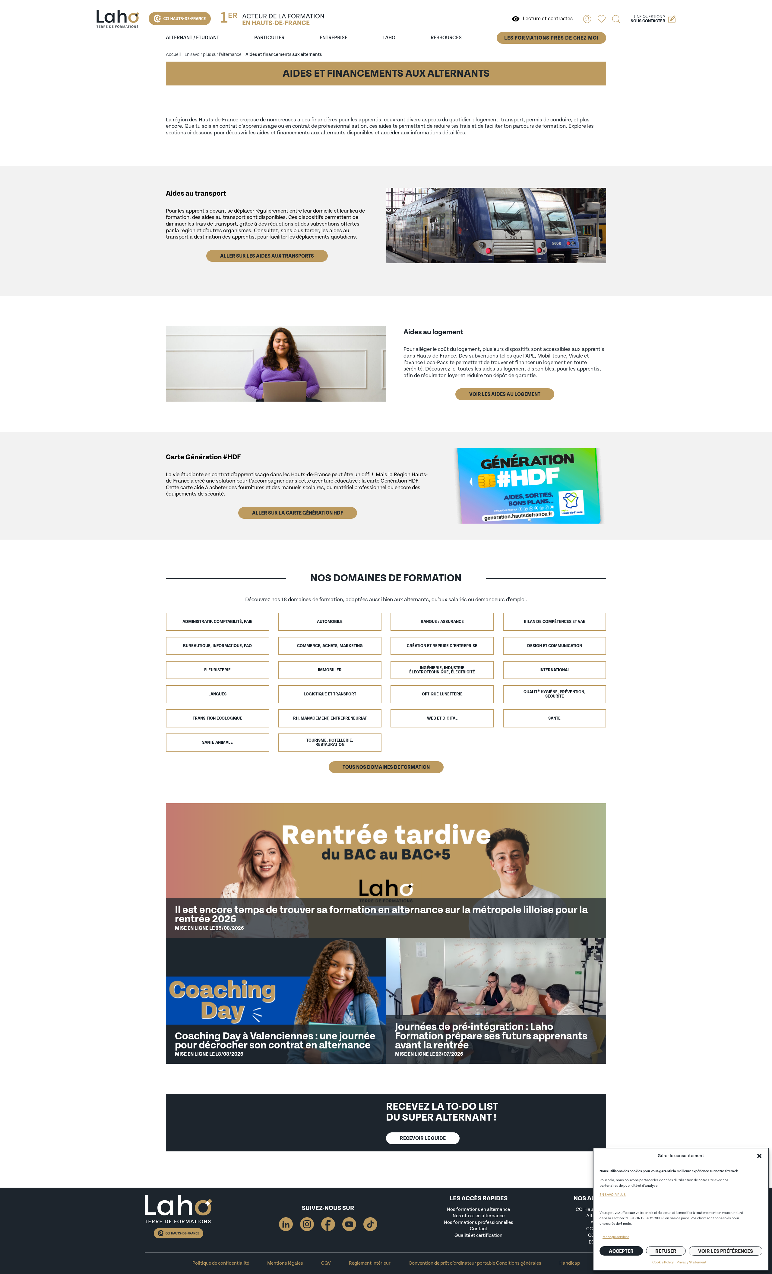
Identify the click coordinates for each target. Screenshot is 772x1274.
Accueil (173, 54)
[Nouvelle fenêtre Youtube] (349, 1224)
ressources (446, 37)
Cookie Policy (663, 1262)
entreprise (333, 37)
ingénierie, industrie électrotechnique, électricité (442, 670)
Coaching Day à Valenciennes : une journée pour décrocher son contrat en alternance (275, 1040)
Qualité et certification (478, 1235)
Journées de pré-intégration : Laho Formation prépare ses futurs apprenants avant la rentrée (491, 1036)
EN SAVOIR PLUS (613, 1195)
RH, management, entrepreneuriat (330, 718)
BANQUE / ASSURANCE (442, 622)
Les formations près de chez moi (551, 38)
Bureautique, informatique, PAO (217, 646)
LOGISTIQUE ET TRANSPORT (330, 694)
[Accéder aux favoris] (601, 19)
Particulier (269, 37)
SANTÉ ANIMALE (217, 742)
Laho (388, 37)
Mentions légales (285, 1263)
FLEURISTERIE (217, 670)
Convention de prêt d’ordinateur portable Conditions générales (475, 1263)
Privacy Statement (692, 1262)
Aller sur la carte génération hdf (297, 513)
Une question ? (648, 19)
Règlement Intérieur (370, 1263)
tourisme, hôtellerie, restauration (329, 742)
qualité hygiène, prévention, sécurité (554, 694)
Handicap (569, 1263)
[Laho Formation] (117, 19)
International (554, 670)
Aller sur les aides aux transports (267, 256)
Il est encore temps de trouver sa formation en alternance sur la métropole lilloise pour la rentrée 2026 (381, 914)
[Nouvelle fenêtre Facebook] (328, 1224)
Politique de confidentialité (220, 1263)
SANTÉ (554, 718)
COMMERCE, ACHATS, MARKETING (330, 646)
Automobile (330, 622)
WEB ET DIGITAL (442, 718)
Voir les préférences (725, 1251)
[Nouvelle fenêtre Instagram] (307, 1224)
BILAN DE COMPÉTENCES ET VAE (554, 622)
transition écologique (217, 718)
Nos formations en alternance (478, 1209)
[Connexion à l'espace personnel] (587, 19)
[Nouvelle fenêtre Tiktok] (370, 1224)
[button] (759, 1156)
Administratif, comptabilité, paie (217, 622)
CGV (326, 1263)
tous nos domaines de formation (386, 767)
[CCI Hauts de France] (180, 18)
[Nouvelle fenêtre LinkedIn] (286, 1224)
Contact (478, 1228)
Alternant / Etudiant (192, 37)
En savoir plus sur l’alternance (213, 54)
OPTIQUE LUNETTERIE (442, 694)
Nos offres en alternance (479, 1215)
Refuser (665, 1251)
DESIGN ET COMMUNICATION (554, 646)
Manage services (616, 1237)
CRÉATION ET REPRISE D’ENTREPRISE (442, 646)
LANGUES (217, 694)
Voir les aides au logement (504, 394)
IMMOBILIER (330, 670)
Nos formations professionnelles (478, 1222)
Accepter (621, 1251)
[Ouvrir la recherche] (616, 19)
